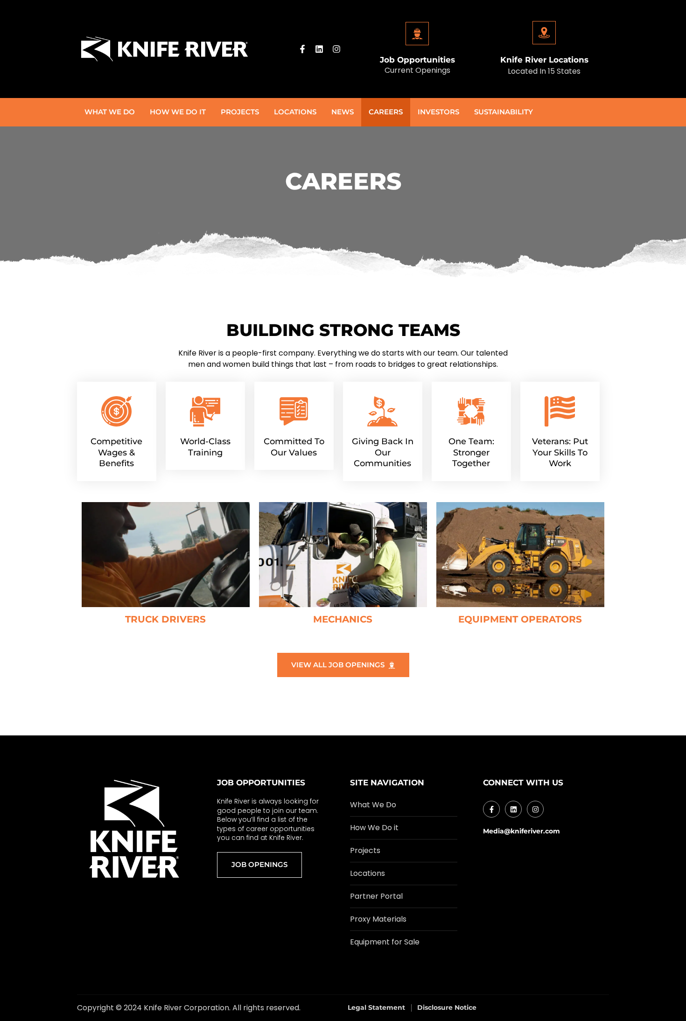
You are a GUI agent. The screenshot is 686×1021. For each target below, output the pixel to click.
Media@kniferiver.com (521, 831)
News (342, 111)
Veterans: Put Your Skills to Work (560, 452)
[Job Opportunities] (417, 33)
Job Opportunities (417, 59)
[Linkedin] (319, 49)
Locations (295, 111)
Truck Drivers (165, 619)
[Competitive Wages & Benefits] (116, 411)
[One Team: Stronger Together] (471, 411)
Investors (438, 111)
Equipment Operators (520, 619)
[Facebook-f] (302, 49)
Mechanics (342, 619)
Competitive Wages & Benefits (116, 452)
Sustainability (503, 111)
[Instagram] (336, 49)
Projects (240, 111)
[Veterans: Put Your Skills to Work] (560, 411)
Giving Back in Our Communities (382, 452)
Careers (386, 111)
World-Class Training (205, 446)
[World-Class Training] (205, 411)
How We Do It (178, 111)
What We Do (109, 111)
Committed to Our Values (294, 446)
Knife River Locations (544, 59)
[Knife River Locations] (544, 32)
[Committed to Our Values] (294, 411)
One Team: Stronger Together (471, 452)
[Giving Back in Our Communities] (382, 411)
